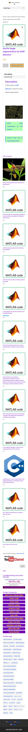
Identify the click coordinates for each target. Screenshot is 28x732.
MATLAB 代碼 (15, 662)
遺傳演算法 (5, 712)
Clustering (5, 646)
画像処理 (5, 709)
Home (4, 16)
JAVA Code (14, 602)
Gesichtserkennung (17, 649)
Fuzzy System (14, 632)
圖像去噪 (10, 706)
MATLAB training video (14, 595)
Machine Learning (14, 625)
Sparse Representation (8, 679)
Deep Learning (14, 622)
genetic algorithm (7, 649)
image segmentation (8, 656)
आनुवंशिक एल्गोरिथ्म (6, 699)
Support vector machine (8, 682)
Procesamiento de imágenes (9, 669)
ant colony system (18, 639)
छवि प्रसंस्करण (19, 699)
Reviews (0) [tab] (8, 77)
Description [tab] (8, 74)
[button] (22, 27)
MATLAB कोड (21, 659)
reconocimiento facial (8, 672)
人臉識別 (18, 702)
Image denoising (7, 652)
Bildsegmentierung (20, 642)
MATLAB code (16, 16)
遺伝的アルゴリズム (18, 709)
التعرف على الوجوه (17, 696)
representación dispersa (8, 676)
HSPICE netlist (14, 605)
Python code (14, 612)
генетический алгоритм (9, 692)
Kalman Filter (17, 656)
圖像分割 (5, 706)
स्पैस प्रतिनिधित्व (12, 702)
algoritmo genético (7, 639)
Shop (8, 16)
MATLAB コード (6, 662)
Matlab (15, 659)
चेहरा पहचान (14, 699)
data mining (12, 646)
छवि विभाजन (5, 702)
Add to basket (17, 65)
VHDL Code (14, 598)
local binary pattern (7, 659)
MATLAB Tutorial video (14, 618)
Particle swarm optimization (9, 666)
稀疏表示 (10, 709)
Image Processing (16, 652)
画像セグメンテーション (19, 706)
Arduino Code (14, 608)
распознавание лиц (7, 696)
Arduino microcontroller (8, 642)
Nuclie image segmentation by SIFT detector (15, 126)
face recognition (20, 646)
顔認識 (11, 712)
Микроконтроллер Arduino (9, 686)
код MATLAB (19, 692)
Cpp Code (14, 615)
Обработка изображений (9, 689)
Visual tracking (19, 682)
